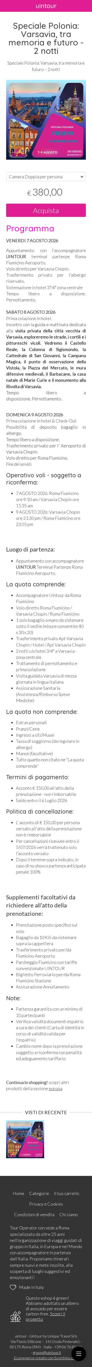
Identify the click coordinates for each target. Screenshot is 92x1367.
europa (55, 1088)
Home (18, 1193)
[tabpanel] (46, 120)
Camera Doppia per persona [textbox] (36, 176)
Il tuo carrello (66, 1193)
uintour (46, 6)
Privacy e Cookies (46, 1204)
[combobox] (46, 176)
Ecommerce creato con (46, 1357)
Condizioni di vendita (34, 1214)
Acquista (46, 210)
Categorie (39, 1193)
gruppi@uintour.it (47, 1352)
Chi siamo (68, 1214)
